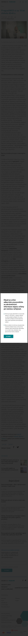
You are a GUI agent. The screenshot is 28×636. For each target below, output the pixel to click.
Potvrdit (8, 336)
